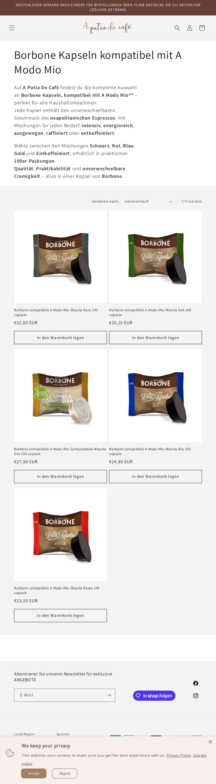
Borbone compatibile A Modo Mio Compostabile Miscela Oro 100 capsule (60, 451)
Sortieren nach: (105, 201)
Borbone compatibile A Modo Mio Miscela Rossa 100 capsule (57, 590)
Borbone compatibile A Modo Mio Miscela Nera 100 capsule (56, 312)
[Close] (210, 742)
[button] (12, 28)
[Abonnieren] (109, 695)
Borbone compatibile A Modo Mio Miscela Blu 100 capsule (150, 451)
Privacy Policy (179, 755)
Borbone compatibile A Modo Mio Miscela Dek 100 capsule (150, 312)
